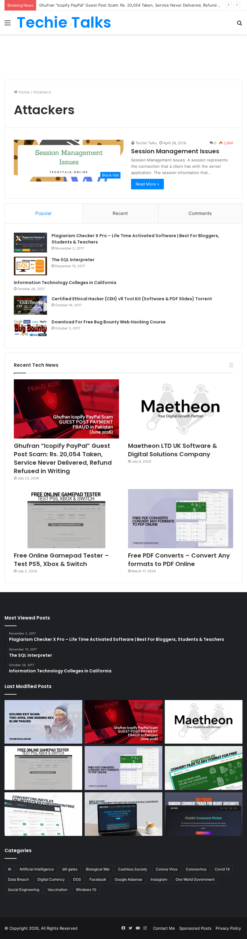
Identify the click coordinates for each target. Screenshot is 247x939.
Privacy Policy (228, 928)
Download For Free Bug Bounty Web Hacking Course (109, 322)
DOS (77, 879)
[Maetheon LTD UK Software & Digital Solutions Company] (180, 409)
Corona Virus (166, 869)
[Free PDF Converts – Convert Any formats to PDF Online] (180, 518)
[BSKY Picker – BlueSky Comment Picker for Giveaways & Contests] (123, 814)
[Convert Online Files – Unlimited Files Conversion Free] (43, 814)
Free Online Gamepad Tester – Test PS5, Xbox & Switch (61, 559)
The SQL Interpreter (73, 260)
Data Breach (18, 879)
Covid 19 (222, 869)
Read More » (147, 184)
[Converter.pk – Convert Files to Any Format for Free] (203, 768)
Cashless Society (132, 869)
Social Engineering (23, 889)
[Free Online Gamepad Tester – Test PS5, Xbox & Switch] (66, 518)
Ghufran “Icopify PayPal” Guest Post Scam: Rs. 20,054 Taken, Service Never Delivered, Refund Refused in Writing (63, 458)
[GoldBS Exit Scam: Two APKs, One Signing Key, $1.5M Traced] (43, 722)
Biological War (98, 869)
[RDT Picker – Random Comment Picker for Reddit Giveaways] (203, 814)
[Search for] (239, 25)
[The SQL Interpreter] (30, 266)
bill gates (69, 869)
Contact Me (164, 928)
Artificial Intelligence (37, 869)
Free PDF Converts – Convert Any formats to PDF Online (179, 559)
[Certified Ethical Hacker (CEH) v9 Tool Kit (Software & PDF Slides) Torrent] (30, 305)
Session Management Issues (175, 151)
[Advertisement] (123, 53)
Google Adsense (128, 879)
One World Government (195, 879)
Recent (120, 213)
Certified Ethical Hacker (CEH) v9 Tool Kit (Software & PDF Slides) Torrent (132, 299)
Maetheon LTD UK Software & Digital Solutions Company (172, 450)
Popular (43, 213)
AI (9, 869)
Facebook (97, 879)
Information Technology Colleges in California (65, 283)
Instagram (159, 879)
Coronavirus (196, 869)
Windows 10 (86, 889)
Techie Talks (146, 143)
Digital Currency (51, 879)
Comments (200, 213)
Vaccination (57, 889)
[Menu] (8, 25)
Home (23, 92)
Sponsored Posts (195, 928)
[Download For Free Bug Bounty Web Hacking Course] (30, 329)
